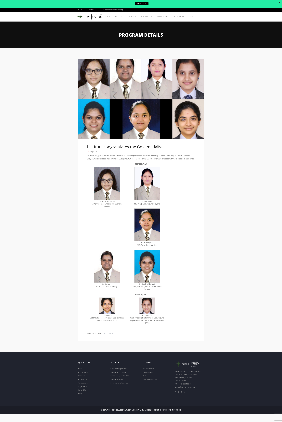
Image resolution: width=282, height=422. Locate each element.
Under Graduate (148, 369)
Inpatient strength (116, 379)
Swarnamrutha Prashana (119, 383)
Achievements (83, 383)
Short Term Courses (150, 379)
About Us (119, 17)
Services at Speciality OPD (119, 376)
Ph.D (144, 376)
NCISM (80, 369)
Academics (145, 17)
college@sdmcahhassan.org (112, 10)
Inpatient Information (118, 372)
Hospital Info (179, 17)
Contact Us (195, 17)
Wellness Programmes (118, 369)
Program (93, 151)
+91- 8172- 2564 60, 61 (87, 10)
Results (80, 393)
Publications (82, 379)
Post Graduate (148, 372)
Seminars (81, 376)
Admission (132, 17)
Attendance (141, 4)
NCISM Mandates (162, 17)
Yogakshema (82, 386)
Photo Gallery (83, 372)
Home (107, 17)
